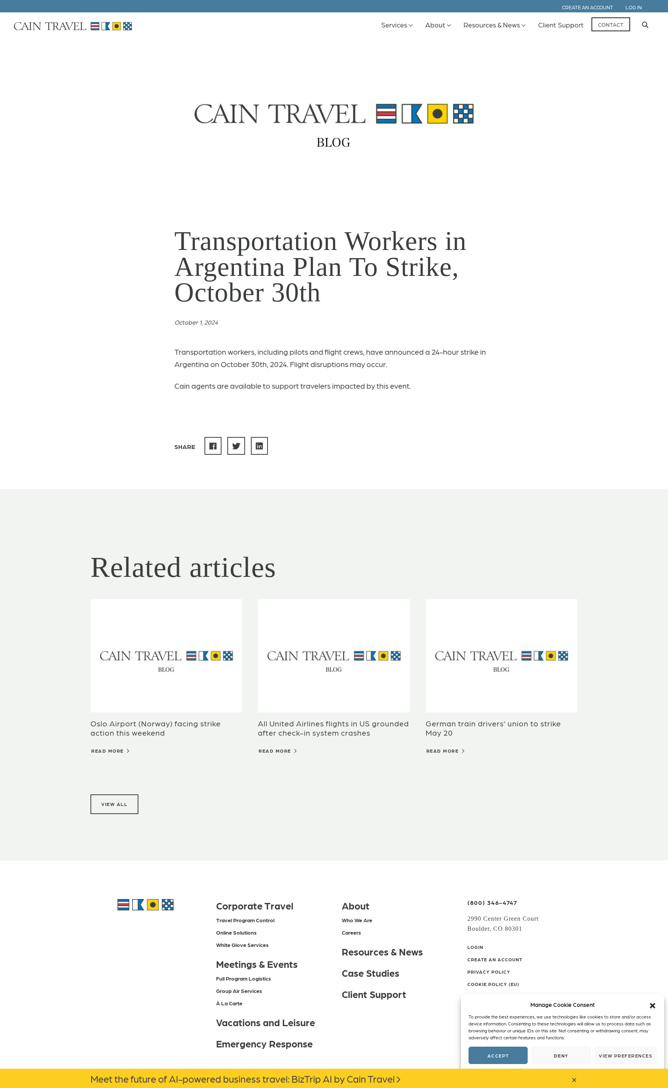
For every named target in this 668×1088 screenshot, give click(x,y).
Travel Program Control (245, 920)
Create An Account (494, 959)
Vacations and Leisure (265, 1022)
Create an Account (587, 7)
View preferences (625, 1055)
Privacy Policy (488, 971)
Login (475, 947)
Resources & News (492, 24)
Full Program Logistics (243, 978)
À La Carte (229, 1003)
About (435, 24)
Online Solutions (236, 932)
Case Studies (370, 972)
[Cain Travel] (146, 903)
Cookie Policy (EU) (493, 984)
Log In (633, 7)
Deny (561, 1055)
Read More (108, 750)
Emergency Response (264, 1043)
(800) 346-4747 (492, 902)
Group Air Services (239, 991)
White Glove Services (242, 945)
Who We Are (357, 920)
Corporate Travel (254, 905)
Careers (351, 932)
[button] (652, 1004)
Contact (611, 24)
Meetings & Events (257, 963)
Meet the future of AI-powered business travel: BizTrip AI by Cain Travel (242, 1078)
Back (202, 51)
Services (394, 24)
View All (114, 804)
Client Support (561, 24)
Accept (498, 1055)
